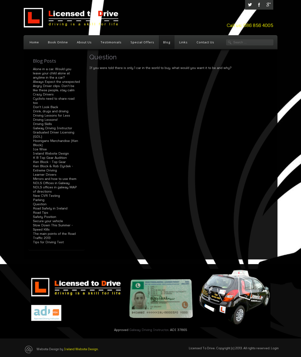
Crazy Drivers (43, 94)
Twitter (249, 5)
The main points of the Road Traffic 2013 (54, 236)
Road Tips (40, 212)
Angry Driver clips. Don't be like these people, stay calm (54, 88)
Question (40, 204)
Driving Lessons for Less (51, 115)
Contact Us (205, 42)
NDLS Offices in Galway (51, 183)
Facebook (259, 5)
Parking (38, 200)
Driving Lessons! (45, 120)
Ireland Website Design (51, 153)
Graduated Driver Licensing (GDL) (53, 134)
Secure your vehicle (48, 221)
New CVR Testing (46, 195)
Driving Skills (42, 124)
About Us (84, 42)
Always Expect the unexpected (56, 82)
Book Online (58, 42)
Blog (166, 42)
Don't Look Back (45, 107)
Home (34, 42)
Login (275, 348)
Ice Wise (40, 149)
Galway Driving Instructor (52, 128)
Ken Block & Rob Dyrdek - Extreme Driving (53, 168)
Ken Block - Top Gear (49, 162)
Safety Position (44, 217)
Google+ (268, 5)
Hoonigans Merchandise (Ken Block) (55, 143)
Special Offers (142, 42)
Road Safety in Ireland (50, 208)
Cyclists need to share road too (54, 100)
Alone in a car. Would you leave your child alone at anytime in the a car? (52, 73)
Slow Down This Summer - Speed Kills (53, 227)
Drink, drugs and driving (50, 111)
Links (183, 42)
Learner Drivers (44, 174)
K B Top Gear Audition (50, 158)
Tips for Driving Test (48, 242)
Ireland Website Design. (81, 349)
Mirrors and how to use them (54, 179)
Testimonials (111, 42)
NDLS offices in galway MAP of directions (55, 189)
